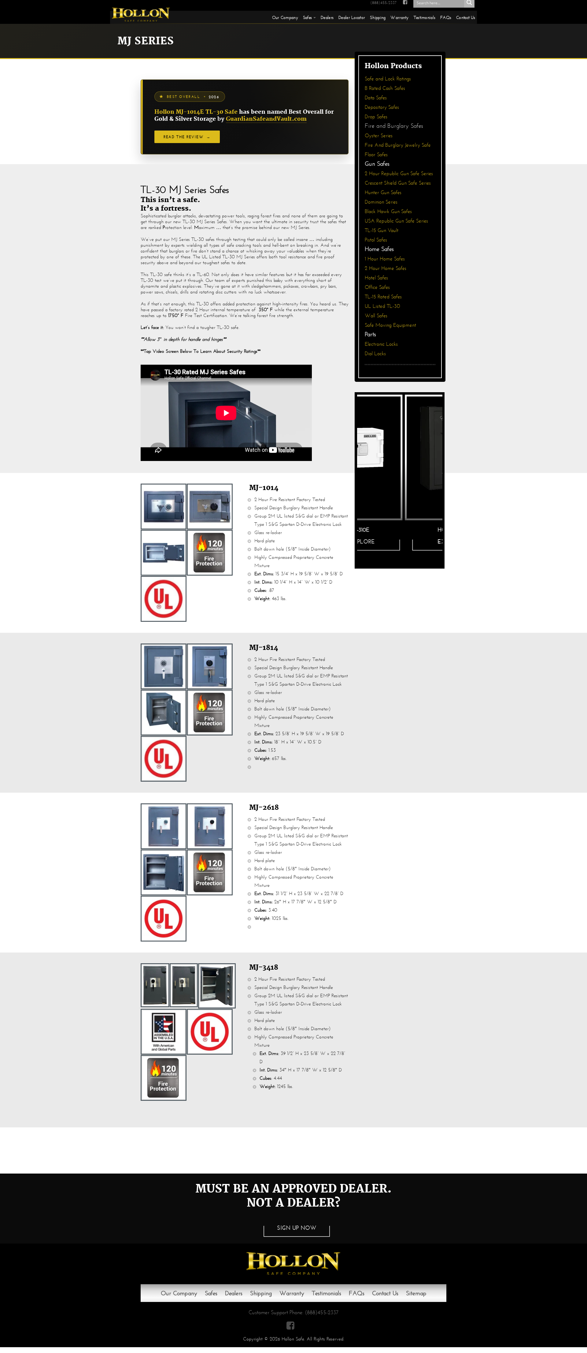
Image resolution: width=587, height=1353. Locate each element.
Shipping (378, 17)
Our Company (285, 17)
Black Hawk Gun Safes (388, 211)
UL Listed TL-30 (382, 306)
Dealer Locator (351, 17)
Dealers (327, 17)
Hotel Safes (376, 278)
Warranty (399, 17)
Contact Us (465, 17)
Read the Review (187, 137)
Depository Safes (382, 107)
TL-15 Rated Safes (383, 296)
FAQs (445, 17)
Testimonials (424, 17)
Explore (402, 541)
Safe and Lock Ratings (388, 79)
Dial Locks (375, 353)
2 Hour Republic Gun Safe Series (399, 173)
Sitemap (416, 1293)
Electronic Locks (381, 344)
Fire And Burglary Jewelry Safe (398, 145)
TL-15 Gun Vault (381, 230)
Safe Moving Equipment (390, 325)
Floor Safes (376, 154)
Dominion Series (381, 202)
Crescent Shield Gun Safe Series (398, 183)
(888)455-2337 (383, 2)
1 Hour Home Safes (385, 259)
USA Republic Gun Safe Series (396, 221)
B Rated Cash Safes (385, 88)
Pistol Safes (376, 240)
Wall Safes (376, 315)
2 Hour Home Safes (385, 268)
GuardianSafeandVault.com (266, 119)
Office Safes (377, 287)
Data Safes (376, 97)
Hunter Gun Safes (383, 192)
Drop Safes (376, 116)
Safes (307, 17)
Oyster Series (379, 135)
